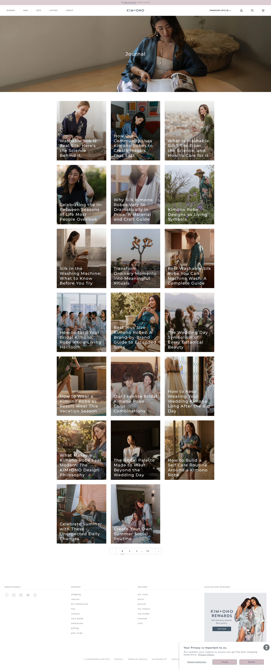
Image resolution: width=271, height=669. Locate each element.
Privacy (118, 659)
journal (142, 604)
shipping (76, 594)
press (141, 599)
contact (75, 613)
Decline (251, 662)
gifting (75, 628)
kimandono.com (95, 659)
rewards (142, 618)
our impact (144, 608)
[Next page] (158, 551)
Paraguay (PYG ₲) (219, 10)
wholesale (77, 623)
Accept (224, 662)
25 (147, 551)
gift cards (77, 633)
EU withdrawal (79, 604)
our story (143, 594)
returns (75, 599)
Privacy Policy (206, 654)
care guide (77, 618)
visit (140, 623)
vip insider (144, 613)
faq (73, 608)
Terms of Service (137, 659)
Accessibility (159, 659)
